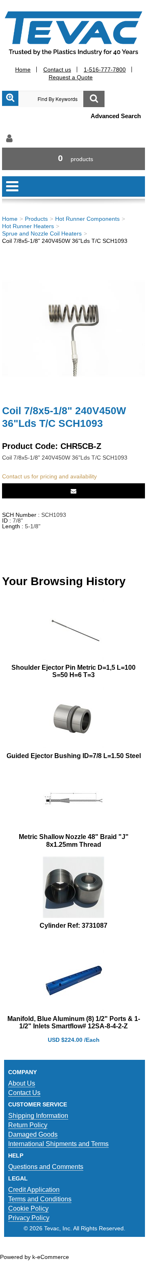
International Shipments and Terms (58, 1143)
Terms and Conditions (39, 1199)
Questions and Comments (45, 1166)
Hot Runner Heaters (28, 226)
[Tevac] (73, 33)
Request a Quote (71, 77)
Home (23, 69)
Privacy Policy (28, 1217)
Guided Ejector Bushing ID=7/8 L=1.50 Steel (74, 755)
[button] (73, 159)
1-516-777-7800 (105, 69)
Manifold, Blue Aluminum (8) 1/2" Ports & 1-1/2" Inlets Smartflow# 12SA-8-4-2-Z (73, 1022)
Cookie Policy (28, 1208)
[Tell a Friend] (73, 490)
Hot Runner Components (87, 218)
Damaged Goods (33, 1134)
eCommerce (53, 1257)
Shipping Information (38, 1115)
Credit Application (34, 1189)
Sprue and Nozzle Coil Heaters (42, 233)
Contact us (57, 69)
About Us (21, 1083)
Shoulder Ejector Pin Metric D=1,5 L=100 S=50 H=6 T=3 (73, 671)
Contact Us (24, 1092)
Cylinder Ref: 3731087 (73, 925)
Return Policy (27, 1125)
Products (36, 218)
